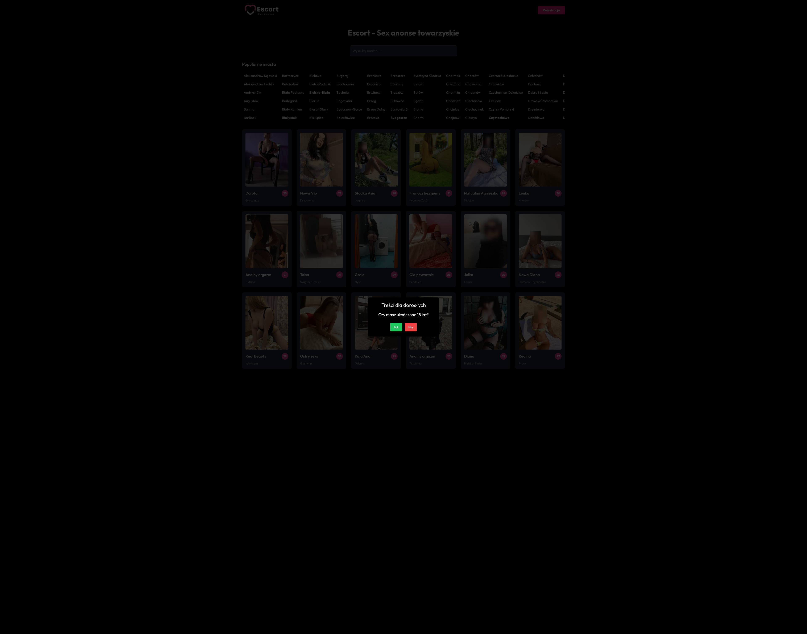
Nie (410, 327)
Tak (396, 327)
